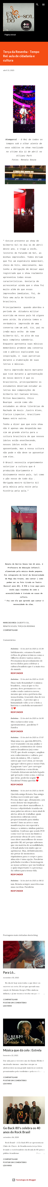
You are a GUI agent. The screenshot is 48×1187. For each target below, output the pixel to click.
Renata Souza (10, 626)
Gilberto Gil (23, 623)
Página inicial (10, 35)
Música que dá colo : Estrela (22, 1050)
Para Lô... (9, 972)
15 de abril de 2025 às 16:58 (32, 718)
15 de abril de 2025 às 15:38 (32, 649)
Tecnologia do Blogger (25, 1180)
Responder (17, 673)
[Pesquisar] (37, 4)
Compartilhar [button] (10, 630)
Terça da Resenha (26, 626)
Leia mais (7, 1006)
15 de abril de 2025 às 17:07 (32, 737)
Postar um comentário (15, 1003)
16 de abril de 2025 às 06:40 (32, 791)
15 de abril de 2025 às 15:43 (32, 679)
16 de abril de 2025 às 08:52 (32, 880)
